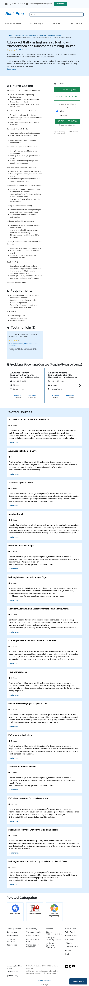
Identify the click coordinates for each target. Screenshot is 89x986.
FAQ (67, 954)
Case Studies (32, 935)
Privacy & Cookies (44, 980)
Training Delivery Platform (50, 945)
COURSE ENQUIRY (67, 89)
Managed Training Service (54, 938)
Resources (12, 945)
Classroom (63, 115)
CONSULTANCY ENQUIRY (67, 96)
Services (56, 23)
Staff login (44, 985)
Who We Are (76, 23)
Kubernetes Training (54, 35)
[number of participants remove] (58, 107)
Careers (69, 950)
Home (10, 35)
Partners (69, 939)
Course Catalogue (13, 23)
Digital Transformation (54, 933)
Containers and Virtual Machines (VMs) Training (30, 35)
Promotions (12, 935)
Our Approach (33, 932)
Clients (68, 943)
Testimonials (71, 946)
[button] (79, 385)
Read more (11, 69)
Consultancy (36, 23)
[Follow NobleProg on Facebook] (70, 966)
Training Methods (11, 940)
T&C (67, 957)
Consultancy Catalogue (32, 946)
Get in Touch (78, 981)
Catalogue (12, 932)
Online (61, 111)
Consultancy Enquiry (32, 940)
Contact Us (60, 4)
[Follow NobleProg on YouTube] (73, 966)
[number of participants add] (76, 107)
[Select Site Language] (6, 4)
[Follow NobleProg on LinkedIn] (66, 966)
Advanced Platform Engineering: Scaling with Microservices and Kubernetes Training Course (40, 37)
